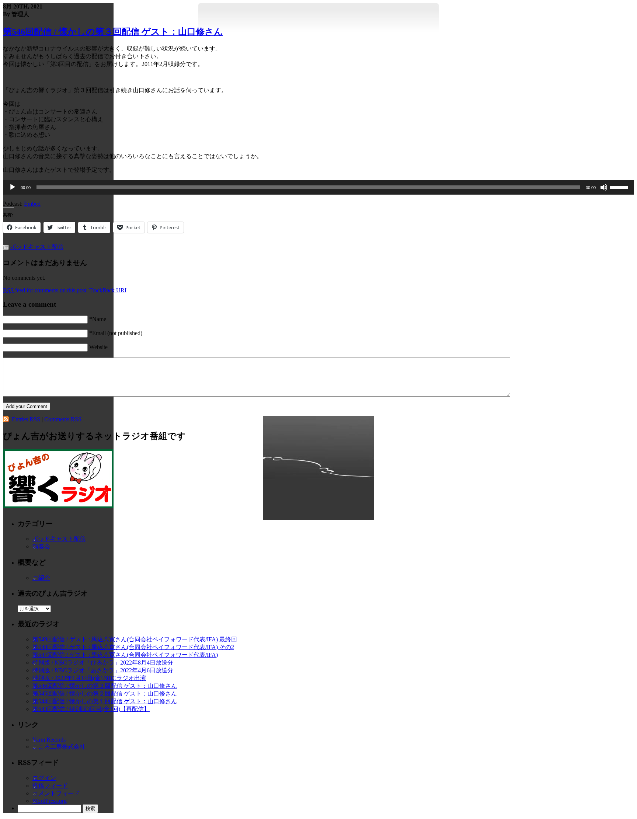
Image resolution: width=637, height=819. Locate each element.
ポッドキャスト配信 (36, 247)
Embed (32, 204)
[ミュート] (604, 187)
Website (98, 347)
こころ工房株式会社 (59, 746)
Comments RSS (62, 419)
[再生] (12, 187)
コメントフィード (56, 793)
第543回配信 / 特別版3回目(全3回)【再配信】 (91, 709)
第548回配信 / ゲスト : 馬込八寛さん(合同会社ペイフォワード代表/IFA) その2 (133, 647)
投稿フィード (50, 786)
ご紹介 (41, 578)
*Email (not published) (115, 333)
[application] (318, 187)
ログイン (44, 778)
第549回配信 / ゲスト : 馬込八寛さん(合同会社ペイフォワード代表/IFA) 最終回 (134, 639)
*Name (97, 319)
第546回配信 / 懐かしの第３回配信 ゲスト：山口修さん (113, 31)
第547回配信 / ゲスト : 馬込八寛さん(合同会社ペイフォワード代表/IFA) (125, 655)
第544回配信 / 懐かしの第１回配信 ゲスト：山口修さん (104, 701)
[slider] (620, 186)
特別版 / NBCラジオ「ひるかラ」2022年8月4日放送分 (102, 662)
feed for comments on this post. (45, 290)
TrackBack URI (107, 290)
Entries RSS (26, 419)
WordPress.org (49, 801)
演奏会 (41, 546)
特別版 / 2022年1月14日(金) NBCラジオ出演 (89, 678)
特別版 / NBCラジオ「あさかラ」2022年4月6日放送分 (102, 670)
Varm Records (49, 739)
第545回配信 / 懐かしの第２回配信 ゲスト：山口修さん (104, 693)
